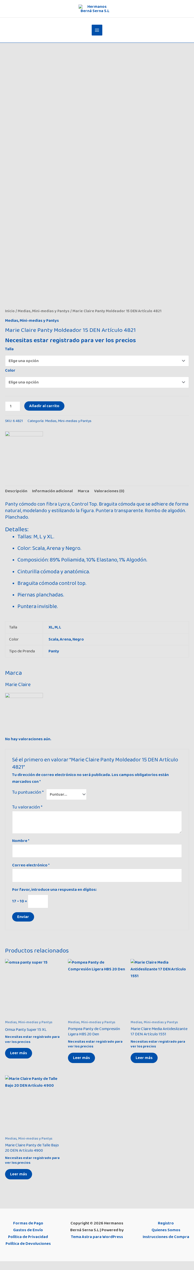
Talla (9, 349)
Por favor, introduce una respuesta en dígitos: (54, 889)
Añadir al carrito (44, 406)
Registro (166, 1223)
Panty (53, 651)
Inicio (10, 311)
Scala (53, 639)
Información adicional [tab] (52, 491)
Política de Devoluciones (28, 1243)
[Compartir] (27, 1265)
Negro (78, 639)
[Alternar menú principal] (97, 30)
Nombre (20, 840)
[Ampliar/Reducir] (5, 1265)
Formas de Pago (28, 1223)
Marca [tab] (83, 491)
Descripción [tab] (16, 491)
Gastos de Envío (28, 1230)
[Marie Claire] (24, 450)
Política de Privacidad (28, 1236)
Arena (65, 639)
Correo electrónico (31, 865)
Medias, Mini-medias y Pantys (43, 311)
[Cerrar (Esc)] (38, 1265)
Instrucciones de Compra (166, 1236)
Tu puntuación (28, 792)
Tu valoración (27, 807)
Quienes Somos (166, 1230)
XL (50, 627)
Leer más (18, 1053)
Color (10, 370)
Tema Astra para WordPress (97, 1236)
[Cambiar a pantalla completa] (16, 1265)
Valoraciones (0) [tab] (109, 491)
